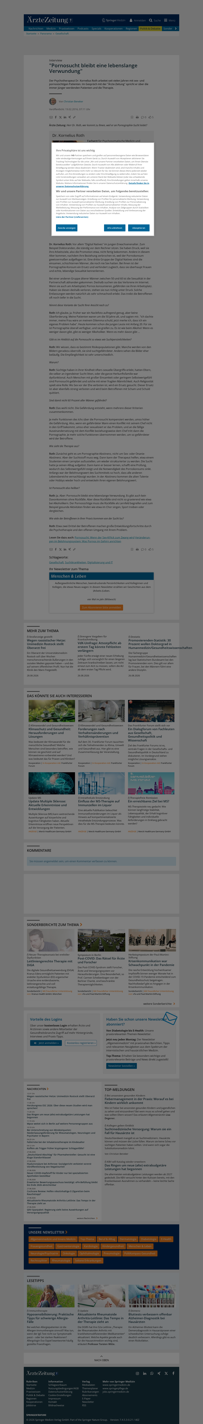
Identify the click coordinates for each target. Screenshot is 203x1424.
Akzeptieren (138, 227)
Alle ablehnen (114, 227)
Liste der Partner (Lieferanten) (72, 217)
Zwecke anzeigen (67, 227)
